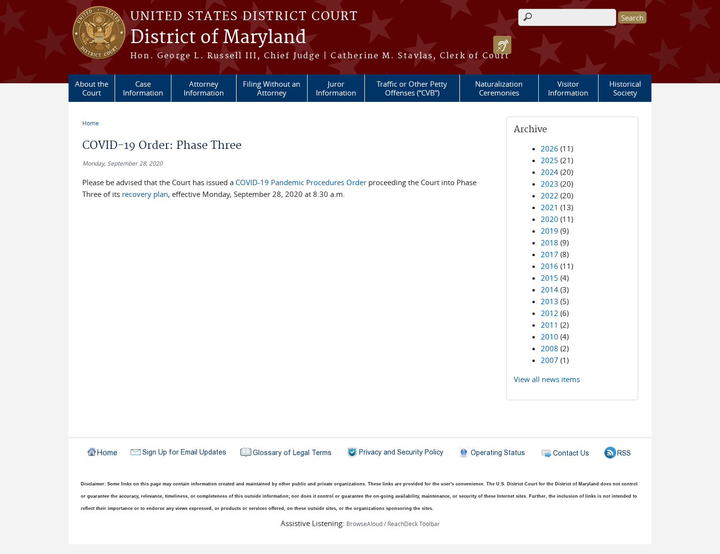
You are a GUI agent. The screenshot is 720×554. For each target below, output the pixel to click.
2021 (549, 207)
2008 (549, 348)
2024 (549, 172)
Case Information (143, 88)
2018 (549, 242)
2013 (549, 301)
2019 (549, 231)
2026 (549, 148)
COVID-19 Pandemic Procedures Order (301, 182)
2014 (549, 289)
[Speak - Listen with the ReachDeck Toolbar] (502, 45)
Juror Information (336, 88)
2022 (549, 195)
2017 (549, 254)
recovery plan (145, 194)
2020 (549, 219)
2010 (549, 336)
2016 (549, 266)
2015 (549, 278)
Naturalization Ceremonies (499, 88)
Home (90, 123)
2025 (549, 160)
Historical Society (625, 88)
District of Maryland (218, 37)
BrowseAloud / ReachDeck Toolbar (393, 524)
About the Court (91, 88)
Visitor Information (568, 88)
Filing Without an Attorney (271, 88)
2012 (549, 313)
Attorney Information (204, 88)
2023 (549, 184)
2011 (549, 325)
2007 (549, 360)
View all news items (547, 379)
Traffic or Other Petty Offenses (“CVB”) (412, 88)
